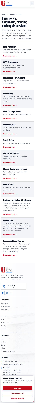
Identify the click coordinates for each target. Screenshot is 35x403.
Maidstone (4, 329)
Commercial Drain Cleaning (13, 240)
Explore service (10, 56)
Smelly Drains (8, 140)
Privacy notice (13, 382)
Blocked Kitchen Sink (11, 153)
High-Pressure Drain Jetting (14, 77)
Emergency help (6, 306)
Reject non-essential (17, 393)
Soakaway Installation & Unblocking (17, 200)
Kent (2, 320)
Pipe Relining (8, 93)
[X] (11, 293)
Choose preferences (17, 398)
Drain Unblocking (9, 46)
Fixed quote (4, 309)
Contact (3, 345)
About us (4, 339)
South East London (7, 323)
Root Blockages (9, 124)
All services (4, 303)
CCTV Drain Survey (10, 62)
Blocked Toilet (8, 184)
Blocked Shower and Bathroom (15, 168)
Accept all (17, 388)
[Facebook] (3, 293)
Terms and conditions (8, 351)
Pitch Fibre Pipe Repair (12, 111)
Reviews (3, 342)
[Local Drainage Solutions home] (6, 3)
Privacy (3, 348)
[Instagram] (7, 293)
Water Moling (8, 220)
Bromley (3, 326)
